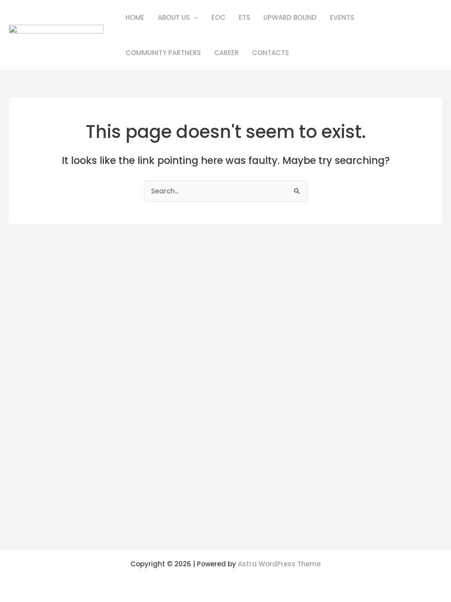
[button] (194, 17)
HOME (135, 17)
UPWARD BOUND (290, 17)
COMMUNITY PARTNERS (163, 52)
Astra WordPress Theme (279, 564)
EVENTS (342, 17)
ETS (244, 17)
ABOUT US (174, 17)
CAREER (226, 52)
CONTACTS (270, 52)
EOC (218, 17)
